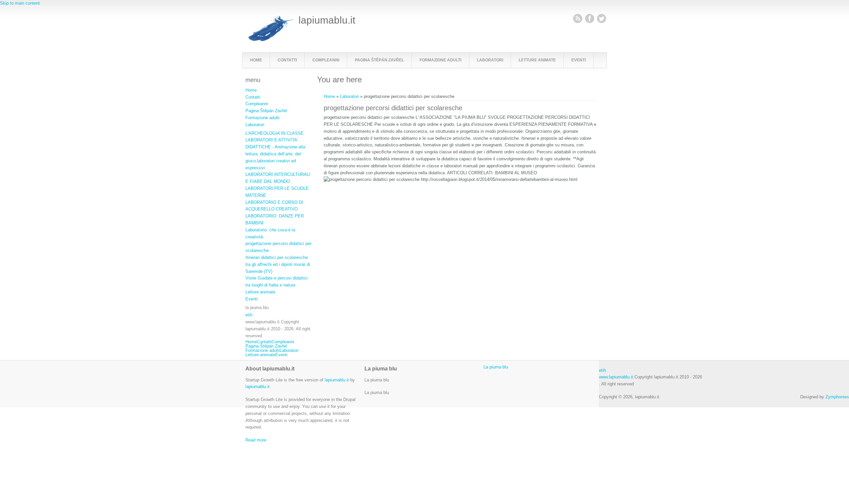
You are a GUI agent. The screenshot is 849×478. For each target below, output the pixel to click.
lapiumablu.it (326, 20)
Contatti (287, 60)
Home (256, 60)
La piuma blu (496, 366)
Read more (255, 440)
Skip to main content (20, 3)
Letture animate (537, 60)
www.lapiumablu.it (616, 376)
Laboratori (490, 60)
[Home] (269, 40)
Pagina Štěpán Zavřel (379, 60)
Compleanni (325, 60)
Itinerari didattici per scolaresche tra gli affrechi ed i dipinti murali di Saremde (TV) (277, 264)
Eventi (578, 60)
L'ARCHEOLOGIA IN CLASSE (274, 133)
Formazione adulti (440, 60)
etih (248, 314)
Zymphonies (837, 396)
